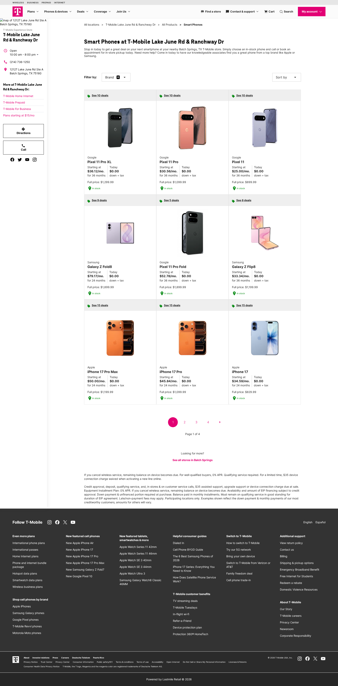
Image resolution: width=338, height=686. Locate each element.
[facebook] (12, 159)
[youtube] (27, 159)
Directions (24, 131)
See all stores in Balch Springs (193, 460)
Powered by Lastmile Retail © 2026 (169, 679)
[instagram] (34, 159)
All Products (169, 24)
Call (23, 147)
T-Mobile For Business (17, 109)
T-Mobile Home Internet (18, 96)
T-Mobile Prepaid (14, 102)
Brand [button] (109, 77)
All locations (91, 24)
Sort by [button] (287, 77)
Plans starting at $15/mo (18, 115)
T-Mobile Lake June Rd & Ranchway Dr (131, 24)
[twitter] (19, 159)
